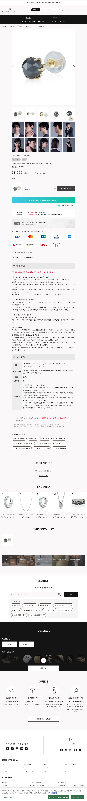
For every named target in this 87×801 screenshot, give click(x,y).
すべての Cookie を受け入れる (58, 797)
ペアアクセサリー (27, 764)
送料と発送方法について (28, 225)
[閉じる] (83, 791)
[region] (43, 794)
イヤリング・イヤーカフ (28, 771)
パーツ (67, 771)
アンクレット (47, 771)
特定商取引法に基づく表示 (37, 785)
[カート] (78, 10)
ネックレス (5, 768)
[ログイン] (73, 10)
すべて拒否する (77, 797)
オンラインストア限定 (70, 764)
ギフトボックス (69, 768)
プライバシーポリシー (35, 782)
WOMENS (56, 17)
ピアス (24, 768)
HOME (4, 26)
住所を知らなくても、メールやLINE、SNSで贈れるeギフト (43, 2)
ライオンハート (12, 26)
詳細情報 (54, 793)
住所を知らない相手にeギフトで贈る (43, 200)
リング (3, 764)
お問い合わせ (61, 785)
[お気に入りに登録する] (55, 189)
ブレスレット (47, 764)
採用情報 (4, 782)
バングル (46, 768)
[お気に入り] (67, 10)
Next (73, 67)
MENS (28, 17)
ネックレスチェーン (7, 771)
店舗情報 (4, 785)
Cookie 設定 (8, 797)
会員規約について (62, 782)
